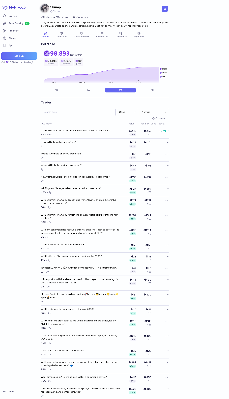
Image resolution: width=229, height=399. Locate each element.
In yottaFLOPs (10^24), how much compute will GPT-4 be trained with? (79, 267)
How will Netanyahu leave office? (58, 142)
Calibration (82, 17)
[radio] (57, 90)
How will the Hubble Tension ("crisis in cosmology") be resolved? (75, 176)
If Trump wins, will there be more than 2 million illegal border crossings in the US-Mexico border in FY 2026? (79, 281)
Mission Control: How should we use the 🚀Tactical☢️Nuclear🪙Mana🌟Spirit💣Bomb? (79, 296)
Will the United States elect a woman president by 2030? (71, 256)
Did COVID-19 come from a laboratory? (62, 350)
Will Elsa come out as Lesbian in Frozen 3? (63, 244)
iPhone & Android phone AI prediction (61, 153)
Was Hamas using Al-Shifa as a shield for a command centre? (74, 377)
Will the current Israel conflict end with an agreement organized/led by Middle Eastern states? (78, 322)
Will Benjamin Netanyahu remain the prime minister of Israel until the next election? (79, 216)
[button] (126, 124)
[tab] (45, 35)
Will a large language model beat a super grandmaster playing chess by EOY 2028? (79, 337)
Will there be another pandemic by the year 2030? (67, 309)
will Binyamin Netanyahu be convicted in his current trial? (71, 188)
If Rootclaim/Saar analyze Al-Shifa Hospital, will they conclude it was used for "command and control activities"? (80, 390)
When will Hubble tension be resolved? (61, 165)
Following (48, 17)
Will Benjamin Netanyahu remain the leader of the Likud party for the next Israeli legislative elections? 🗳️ (80, 364)
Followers (63, 17)
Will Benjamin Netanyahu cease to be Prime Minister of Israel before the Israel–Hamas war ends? (78, 201)
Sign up (19, 55)
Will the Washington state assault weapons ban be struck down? (75, 130)
